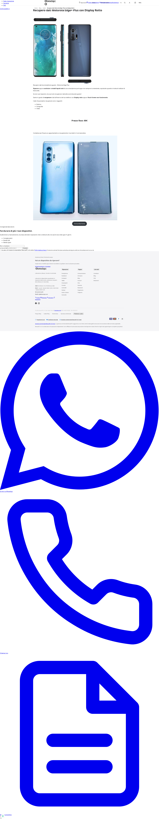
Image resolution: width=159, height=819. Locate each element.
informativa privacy (40, 250)
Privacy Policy (38, 313)
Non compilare (4, 246)
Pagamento (80, 290)
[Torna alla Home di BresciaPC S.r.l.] (46, 268)
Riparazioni (65, 269)
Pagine (80, 269)
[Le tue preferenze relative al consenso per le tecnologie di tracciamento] (2, 816)
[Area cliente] (129, 2)
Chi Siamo (80, 276)
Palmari (63, 290)
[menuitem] (83, 2)
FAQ (4, 5)
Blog (79, 278)
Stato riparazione (8, 1)
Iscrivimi (25, 248)
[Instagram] (39, 303)
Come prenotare (82, 273)
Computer (64, 278)
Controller (64, 287)
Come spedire (5, 9)
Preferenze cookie (78, 313)
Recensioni (80, 287)
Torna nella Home (79, 224)
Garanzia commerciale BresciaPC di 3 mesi (71, 319)
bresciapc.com (57, 310)
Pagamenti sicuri (41, 319)
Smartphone (65, 273)
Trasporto (80, 292)
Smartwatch (64, 283)
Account (80, 280)
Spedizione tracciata (53, 319)
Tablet (63, 280)
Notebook (64, 276)
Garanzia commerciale (66, 313)
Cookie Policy (47, 313)
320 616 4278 (40, 292)
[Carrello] (135, 2)
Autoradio (64, 295)
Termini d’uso (55, 313)
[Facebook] (36, 303)
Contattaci (47, 266)
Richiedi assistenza (40, 266)
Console (64, 285)
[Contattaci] (1, 817)
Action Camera (65, 292)
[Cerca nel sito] (125, 2)
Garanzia (6, 3)
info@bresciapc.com (43, 294)
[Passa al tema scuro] (121, 2)
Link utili (96, 269)
